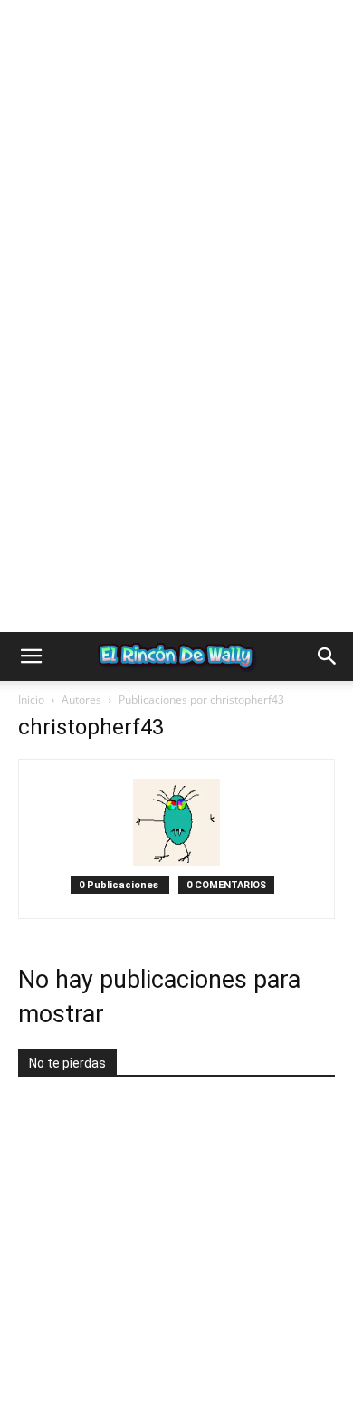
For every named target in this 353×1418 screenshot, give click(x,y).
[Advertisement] (176, 176)
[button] (31, 649)
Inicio (31, 692)
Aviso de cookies (127, 1364)
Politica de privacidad (108, 1345)
